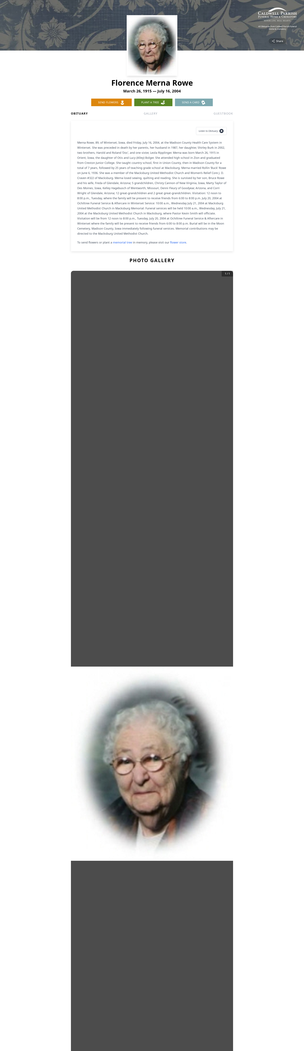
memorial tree (122, 242)
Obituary (79, 113)
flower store (178, 242)
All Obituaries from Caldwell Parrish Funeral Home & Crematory (277, 27)
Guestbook (223, 113)
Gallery (151, 113)
